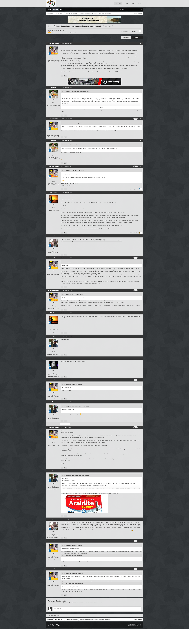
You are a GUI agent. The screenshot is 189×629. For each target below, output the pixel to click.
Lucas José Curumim (59, 30)
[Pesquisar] (141, 9)
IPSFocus (56, 624)
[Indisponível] (84, 503)
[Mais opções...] (140, 43)
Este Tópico (135, 9)
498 (54, 102)
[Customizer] (60, 9)
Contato (53, 625)
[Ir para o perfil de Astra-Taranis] (53, 199)
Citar (65, 75)
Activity (126, 3)
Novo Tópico (126, 37)
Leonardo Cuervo (53, 358)
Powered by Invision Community (134, 625)
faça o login (87, 602)
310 (54, 251)
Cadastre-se (55, 9)
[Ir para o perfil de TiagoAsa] (53, 94)
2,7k (54, 207)
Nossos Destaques (137, 3)
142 (54, 58)
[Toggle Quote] (63, 91)
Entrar (48, 9)
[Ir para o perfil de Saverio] (53, 243)
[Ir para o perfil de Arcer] (53, 343)
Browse (118, 3)
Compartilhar (125, 31)
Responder (137, 37)
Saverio (53, 235)
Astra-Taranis (53, 192)
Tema (49, 625)
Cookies (58, 625)
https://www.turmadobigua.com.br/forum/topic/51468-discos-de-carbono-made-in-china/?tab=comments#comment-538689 (91, 241)
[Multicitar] (62, 76)
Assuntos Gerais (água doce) (69, 32)
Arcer (53, 336)
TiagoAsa (53, 87)
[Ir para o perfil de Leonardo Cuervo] (53, 365)
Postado (66, 43)
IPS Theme (50, 624)
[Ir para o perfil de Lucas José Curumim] (49, 31)
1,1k (54, 351)
